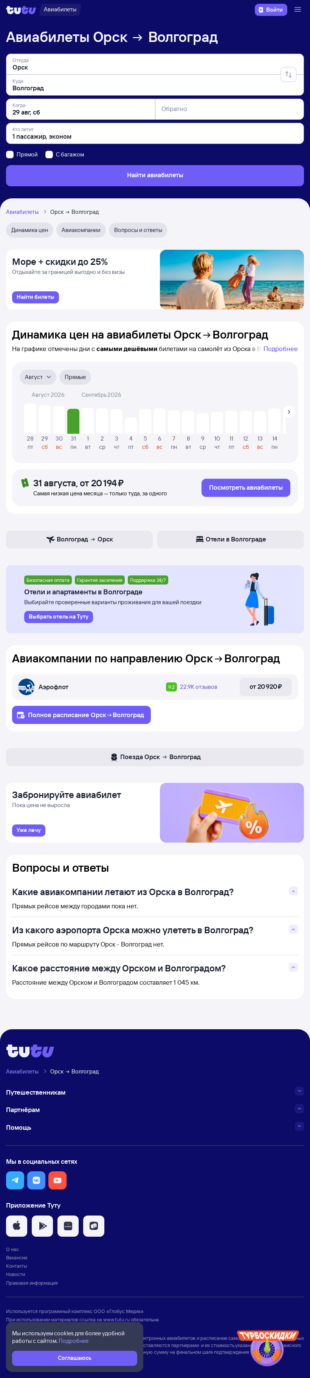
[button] (15, 1180)
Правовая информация (32, 1283)
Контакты (16, 1266)
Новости (15, 1274)
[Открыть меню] (298, 9)
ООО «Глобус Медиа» (119, 1311)
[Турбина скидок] (268, 1349)
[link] (35, 297)
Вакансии (16, 1257)
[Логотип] (21, 10)
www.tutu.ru (116, 1319)
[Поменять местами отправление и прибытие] (288, 74)
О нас (12, 1249)
